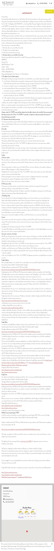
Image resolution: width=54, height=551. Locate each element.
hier (25, 549)
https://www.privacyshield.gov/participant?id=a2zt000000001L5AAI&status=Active (21, 269)
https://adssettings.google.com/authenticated (12, 370)
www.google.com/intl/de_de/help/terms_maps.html (15, 365)
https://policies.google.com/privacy (9, 372)
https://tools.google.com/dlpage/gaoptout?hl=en (12, 308)
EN (51, 3)
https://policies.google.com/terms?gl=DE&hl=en (14, 362)
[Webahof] (8, 3)
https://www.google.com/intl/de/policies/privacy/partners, (15, 300)
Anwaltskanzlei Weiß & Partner (25, 477)
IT (49, 3)
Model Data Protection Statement (9, 477)
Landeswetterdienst (21, 517)
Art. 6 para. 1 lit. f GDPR (26, 441)
